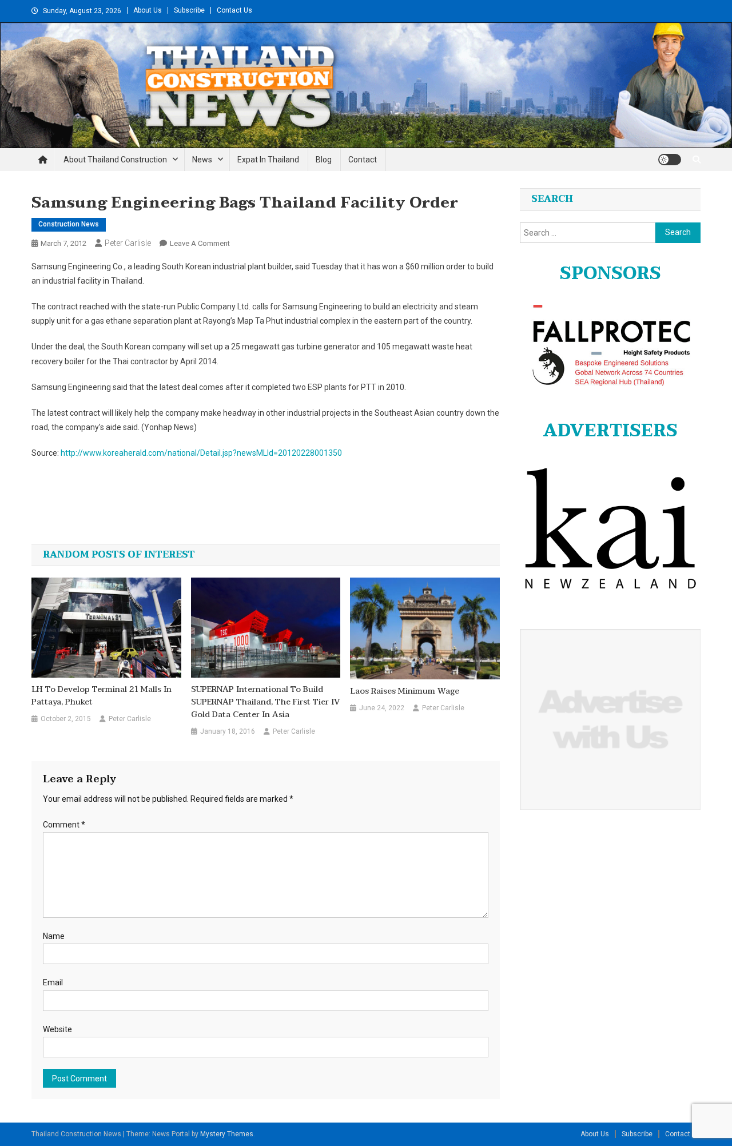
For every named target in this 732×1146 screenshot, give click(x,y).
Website (57, 1029)
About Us (147, 10)
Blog (324, 159)
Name (54, 936)
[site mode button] (669, 159)
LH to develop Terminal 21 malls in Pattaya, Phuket (101, 696)
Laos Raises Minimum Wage (404, 691)
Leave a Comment (200, 243)
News (202, 159)
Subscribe (189, 10)
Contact (362, 159)
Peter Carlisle (128, 243)
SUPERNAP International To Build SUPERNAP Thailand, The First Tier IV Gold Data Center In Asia (265, 702)
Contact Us (234, 10)
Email (53, 982)
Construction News (68, 224)
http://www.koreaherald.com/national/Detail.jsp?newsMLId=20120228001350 (201, 452)
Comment (64, 824)
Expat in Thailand (268, 159)
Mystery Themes (226, 1134)
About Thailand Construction (115, 159)
